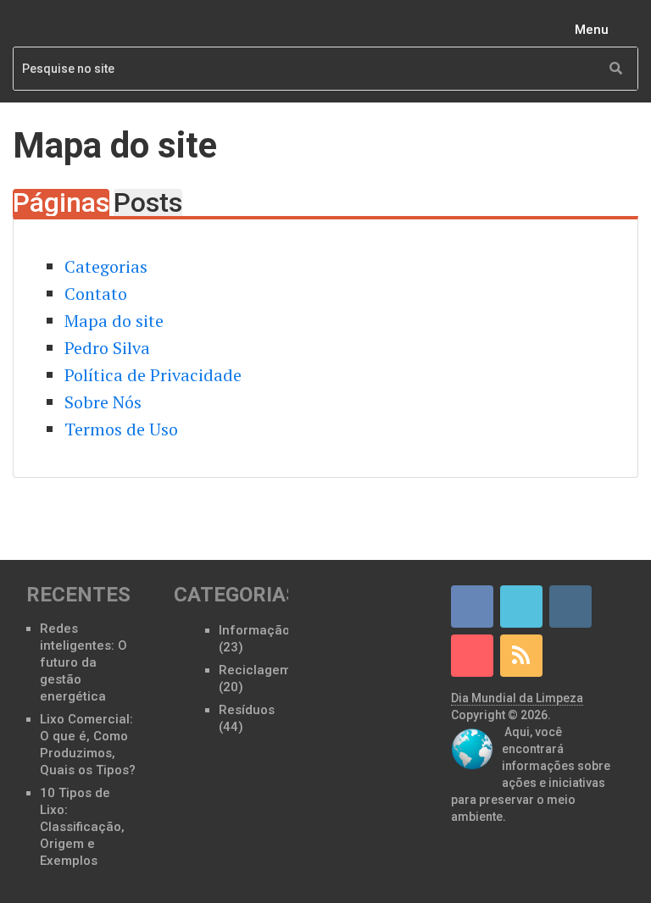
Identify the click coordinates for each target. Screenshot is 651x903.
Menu (592, 29)
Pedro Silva (107, 347)
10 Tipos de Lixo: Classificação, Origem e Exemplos (82, 826)
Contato (95, 293)
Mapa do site (114, 320)
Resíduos (247, 709)
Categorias (105, 266)
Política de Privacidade (153, 374)
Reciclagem (255, 670)
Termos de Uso (121, 429)
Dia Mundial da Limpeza (517, 698)
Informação (254, 630)
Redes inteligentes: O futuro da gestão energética (83, 662)
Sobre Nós (103, 402)
